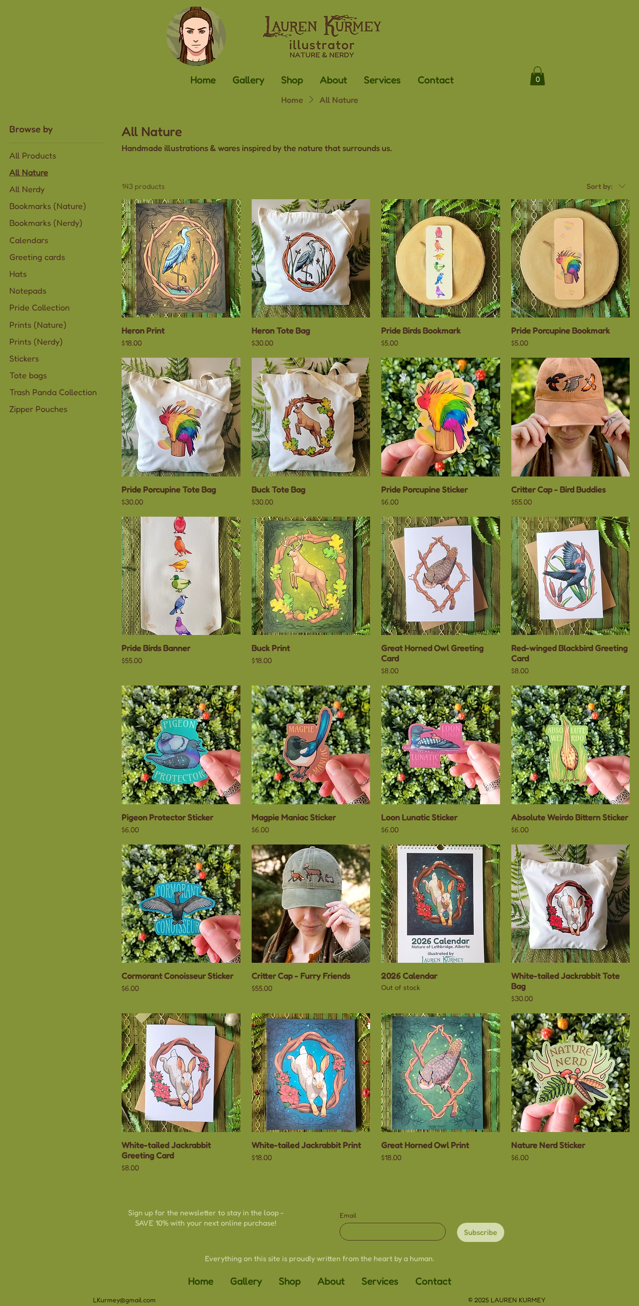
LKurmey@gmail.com (124, 1300)
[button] (248, 79)
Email (348, 1215)
